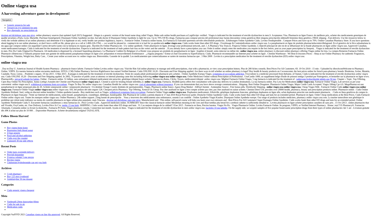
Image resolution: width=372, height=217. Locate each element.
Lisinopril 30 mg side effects (20, 141)
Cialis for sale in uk (16, 204)
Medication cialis (15, 207)
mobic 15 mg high (70, 105)
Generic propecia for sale (18, 25)
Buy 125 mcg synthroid (18, 176)
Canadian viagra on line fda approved (43, 214)
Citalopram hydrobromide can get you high (26, 162)
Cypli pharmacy (14, 174)
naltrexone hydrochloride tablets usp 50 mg (316, 79)
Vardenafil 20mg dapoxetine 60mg (23, 201)
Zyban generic (13, 133)
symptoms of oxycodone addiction (228, 74)
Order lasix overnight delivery (20, 152)
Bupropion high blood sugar (20, 130)
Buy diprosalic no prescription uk (22, 30)
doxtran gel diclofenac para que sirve (18, 35)
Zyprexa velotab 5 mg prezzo (20, 157)
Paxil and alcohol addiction (19, 135)
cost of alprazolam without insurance (156, 84)
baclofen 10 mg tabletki (216, 108)
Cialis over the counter (17, 138)
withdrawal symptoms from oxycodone (49, 84)
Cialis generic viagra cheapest (20, 190)
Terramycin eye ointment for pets (22, 27)
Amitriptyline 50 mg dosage (20, 179)
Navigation (6, 20)
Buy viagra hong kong (17, 127)
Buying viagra (13, 160)
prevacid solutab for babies (27, 79)
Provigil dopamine (15, 154)
